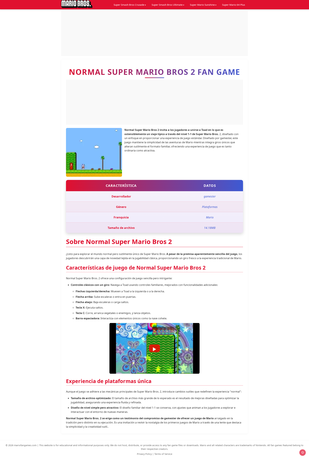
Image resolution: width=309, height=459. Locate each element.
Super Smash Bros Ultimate (167, 4)
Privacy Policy (144, 453)
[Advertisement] (154, 33)
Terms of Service (163, 453)
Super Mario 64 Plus (233, 4)
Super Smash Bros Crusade (129, 4)
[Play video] (154, 348)
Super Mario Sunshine (202, 4)
